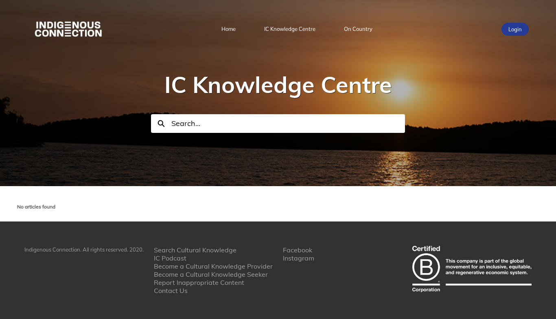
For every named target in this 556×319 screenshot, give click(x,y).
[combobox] (288, 123)
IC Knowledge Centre (289, 29)
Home (228, 29)
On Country (358, 29)
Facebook (297, 250)
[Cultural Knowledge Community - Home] (68, 29)
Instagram (298, 258)
